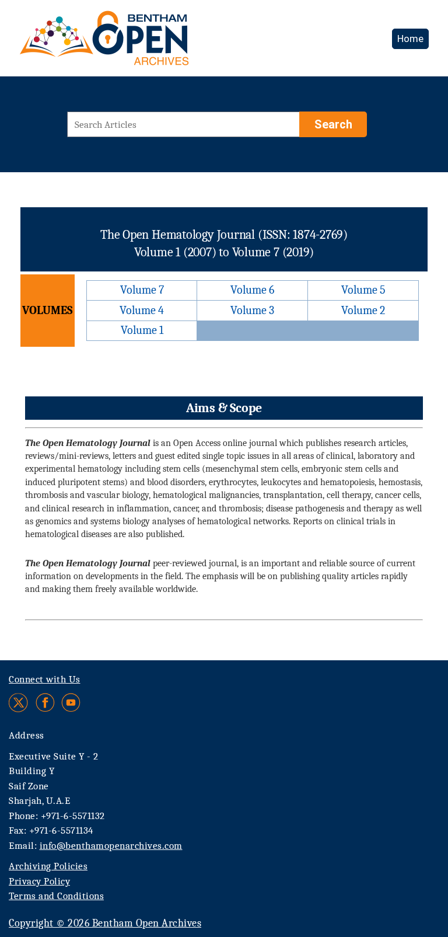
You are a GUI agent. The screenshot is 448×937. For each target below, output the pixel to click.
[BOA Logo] (138, 43)
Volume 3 (252, 310)
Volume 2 (363, 310)
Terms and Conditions (56, 895)
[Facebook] (45, 702)
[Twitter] (19, 702)
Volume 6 (252, 290)
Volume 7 (142, 290)
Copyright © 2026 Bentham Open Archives (105, 923)
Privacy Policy (39, 881)
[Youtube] (71, 702)
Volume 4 (142, 310)
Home (410, 38)
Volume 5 (363, 290)
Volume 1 (142, 330)
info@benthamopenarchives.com (111, 845)
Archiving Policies (48, 866)
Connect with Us (44, 679)
